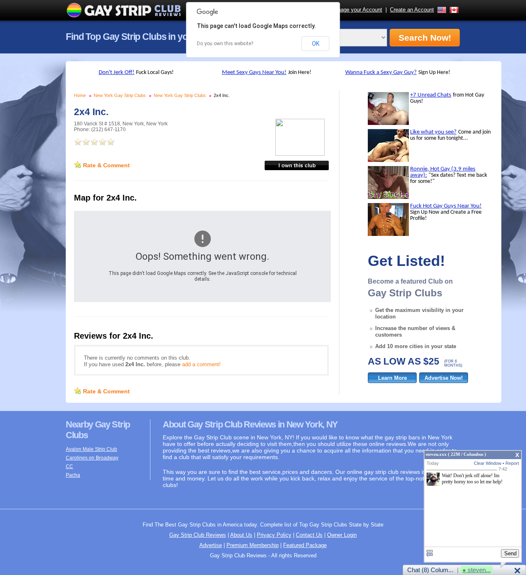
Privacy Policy (274, 535)
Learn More (392, 378)
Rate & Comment (106, 165)
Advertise (210, 545)
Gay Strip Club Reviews (197, 535)
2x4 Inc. (222, 95)
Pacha (73, 475)
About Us (241, 535)
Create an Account (412, 10)
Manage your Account (356, 10)
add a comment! (201, 364)
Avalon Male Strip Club (91, 449)
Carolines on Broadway (92, 458)
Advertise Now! (443, 378)
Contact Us (309, 535)
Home (80, 95)
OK (315, 43)
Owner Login (342, 535)
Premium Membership (252, 545)
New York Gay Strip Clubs (120, 95)
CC (69, 466)
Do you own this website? (225, 43)
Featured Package (305, 545)
